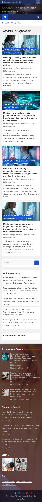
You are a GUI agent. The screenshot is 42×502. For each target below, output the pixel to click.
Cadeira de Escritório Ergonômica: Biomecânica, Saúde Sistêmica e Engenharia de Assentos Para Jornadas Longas (20, 291)
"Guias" (16, 160)
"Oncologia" (7, 52)
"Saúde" (15, 163)
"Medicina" (33, 49)
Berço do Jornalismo (8, 481)
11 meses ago (10, 235)
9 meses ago (9, 68)
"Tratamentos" (28, 218)
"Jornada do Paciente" (21, 49)
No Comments (10, 71)
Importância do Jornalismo (24, 481)
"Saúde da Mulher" (10, 218)
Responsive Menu (38, 2)
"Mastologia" (24, 160)
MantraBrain (21, 499)
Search (36, 263)
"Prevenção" (8, 163)
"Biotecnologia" (9, 105)
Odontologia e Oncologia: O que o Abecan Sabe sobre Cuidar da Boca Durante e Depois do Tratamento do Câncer (20, 322)
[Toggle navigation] (11, 16)
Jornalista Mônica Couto (25, 68)
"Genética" (29, 105)
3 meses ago (16, 365)
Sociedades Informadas (9, 484)
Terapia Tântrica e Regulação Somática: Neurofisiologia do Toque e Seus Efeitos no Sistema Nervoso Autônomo (18, 312)
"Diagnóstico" (8, 49)
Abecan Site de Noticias (19, 8)
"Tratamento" (17, 52)
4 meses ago (16, 397)
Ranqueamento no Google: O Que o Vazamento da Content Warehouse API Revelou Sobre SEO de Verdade (21, 301)
